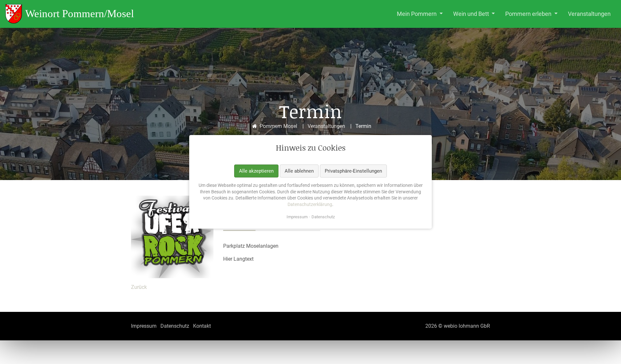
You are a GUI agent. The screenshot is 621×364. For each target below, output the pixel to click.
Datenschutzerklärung (310, 204)
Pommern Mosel (278, 126)
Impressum (297, 217)
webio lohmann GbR (467, 326)
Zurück (139, 287)
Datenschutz (323, 217)
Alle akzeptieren (256, 171)
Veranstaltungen (326, 126)
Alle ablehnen (299, 171)
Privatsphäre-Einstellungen (353, 171)
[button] (420, 14)
